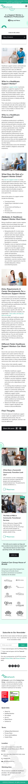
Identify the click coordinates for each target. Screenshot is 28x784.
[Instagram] (15, 666)
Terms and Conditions (11, 735)
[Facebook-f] (12, 666)
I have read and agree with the (14, 649)
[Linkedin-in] (9, 666)
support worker (13, 87)
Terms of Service (20, 658)
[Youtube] (18, 666)
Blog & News (8, 719)
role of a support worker (11, 180)
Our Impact (8, 715)
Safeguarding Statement (12, 731)
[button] (24, 37)
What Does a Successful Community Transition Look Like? (13, 472)
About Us (7, 711)
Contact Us (8, 721)
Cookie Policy (8, 737)
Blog (22, 450)
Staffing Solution (9, 713)
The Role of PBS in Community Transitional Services (12, 518)
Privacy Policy (9, 658)
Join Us (7, 717)
